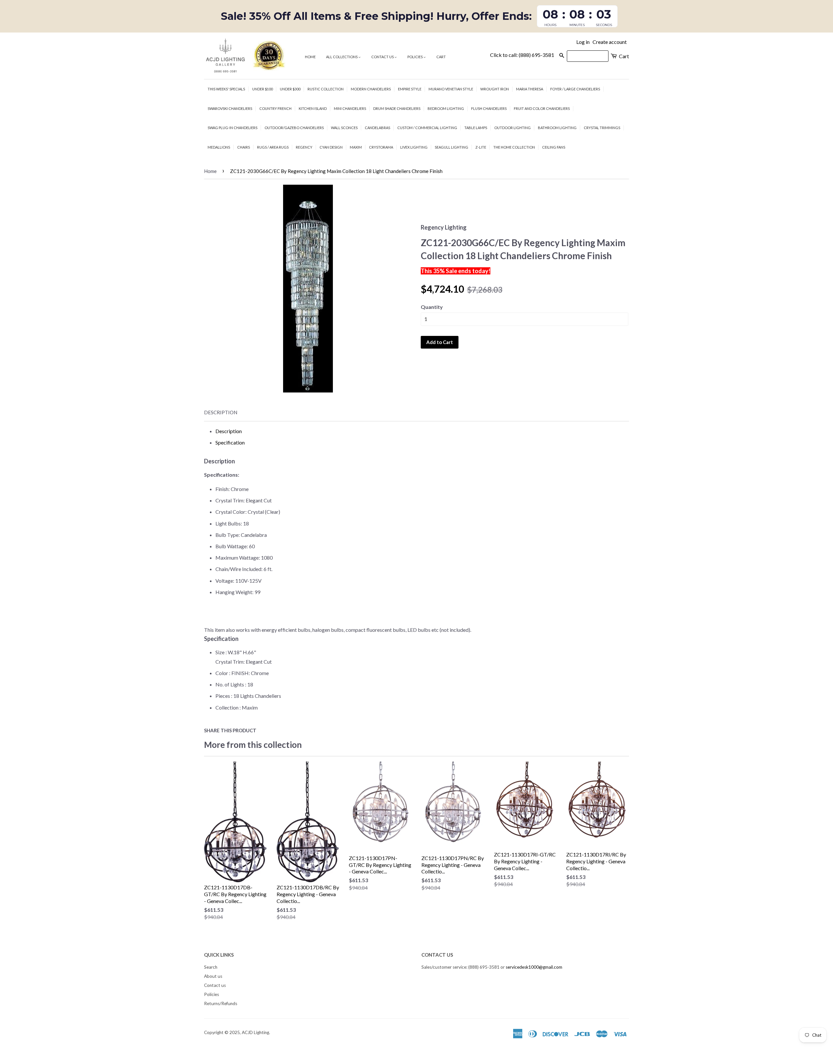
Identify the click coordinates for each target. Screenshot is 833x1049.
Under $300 (290, 89)
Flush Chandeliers (489, 108)
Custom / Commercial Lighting (427, 128)
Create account (610, 42)
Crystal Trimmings (602, 128)
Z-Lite (480, 147)
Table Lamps (475, 128)
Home (310, 57)
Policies (415, 57)
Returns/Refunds (220, 1003)
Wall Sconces (344, 128)
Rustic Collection (325, 89)
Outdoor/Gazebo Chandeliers (294, 128)
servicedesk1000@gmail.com (534, 967)
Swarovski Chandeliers (230, 108)
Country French (275, 108)
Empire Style (409, 89)
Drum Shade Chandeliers (396, 108)
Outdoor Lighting (512, 128)
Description (220, 412)
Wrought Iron (494, 89)
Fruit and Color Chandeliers (542, 108)
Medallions (219, 147)
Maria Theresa (529, 89)
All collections (342, 57)
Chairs (243, 147)
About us (213, 976)
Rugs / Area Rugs (273, 147)
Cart (441, 57)
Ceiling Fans (553, 147)
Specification (230, 442)
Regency (304, 147)
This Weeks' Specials (226, 89)
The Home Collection (514, 147)
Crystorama (381, 147)
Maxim (356, 147)
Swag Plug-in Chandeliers (232, 128)
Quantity (432, 307)
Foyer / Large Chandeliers (575, 89)
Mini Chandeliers (350, 108)
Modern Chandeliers (371, 89)
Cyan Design (331, 147)
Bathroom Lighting (557, 128)
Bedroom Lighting (446, 108)
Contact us (382, 57)
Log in (583, 42)
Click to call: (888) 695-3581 (522, 55)
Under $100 (262, 89)
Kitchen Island (313, 108)
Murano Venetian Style (451, 89)
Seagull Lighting (451, 147)
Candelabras (377, 128)
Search (210, 967)
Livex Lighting (414, 147)
